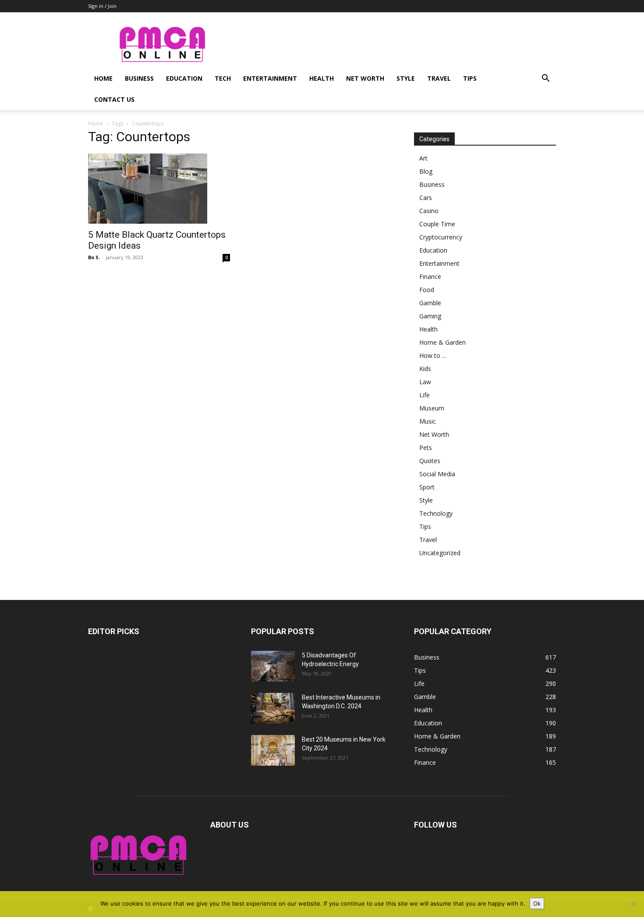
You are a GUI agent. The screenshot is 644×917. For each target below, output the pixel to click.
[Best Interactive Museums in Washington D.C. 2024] (273, 708)
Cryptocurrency (440, 237)
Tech (223, 78)
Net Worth (365, 78)
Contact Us (114, 99)
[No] (633, 904)
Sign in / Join (102, 6)
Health (321, 78)
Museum (431, 408)
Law (425, 382)
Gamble (430, 303)
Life (424, 395)
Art (423, 158)
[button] (545, 79)
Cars (425, 197)
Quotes (429, 461)
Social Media (437, 474)
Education (184, 78)
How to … (433, 355)
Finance (430, 276)
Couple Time (437, 224)
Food (426, 289)
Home (103, 78)
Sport (427, 487)
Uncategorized (439, 553)
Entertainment (270, 78)
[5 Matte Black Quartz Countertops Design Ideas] (159, 188)
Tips (470, 78)
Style (405, 78)
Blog (425, 171)
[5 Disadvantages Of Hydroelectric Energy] (273, 666)
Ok (537, 903)
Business (139, 78)
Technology (436, 513)
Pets (425, 447)
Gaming (430, 316)
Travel (439, 78)
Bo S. (94, 257)
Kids (425, 368)
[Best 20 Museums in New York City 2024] (273, 750)
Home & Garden (442, 342)
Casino (429, 211)
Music (427, 421)
